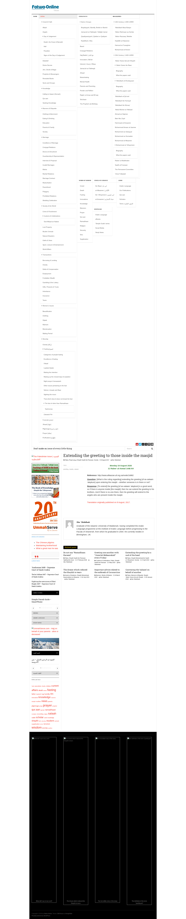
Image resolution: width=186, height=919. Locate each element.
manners (53, 697)
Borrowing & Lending (50, 260)
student (50, 720)
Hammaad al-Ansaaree (123, 123)
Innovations (84, 199)
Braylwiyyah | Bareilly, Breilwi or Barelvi (94, 27)
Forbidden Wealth (49, 278)
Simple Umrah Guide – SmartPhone (41, 600)
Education (46, 123)
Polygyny (46, 191)
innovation (35, 697)
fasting (51, 690)
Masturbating (84, 77)
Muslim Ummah (48, 231)
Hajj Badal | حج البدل (87, 55)
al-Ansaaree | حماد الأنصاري (104, 199)
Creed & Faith (47, 22)
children (48, 686)
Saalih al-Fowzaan (121, 165)
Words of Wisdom (85, 180)
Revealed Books (48, 78)
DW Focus (60, 913)
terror (41, 724)
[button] (33, 608)
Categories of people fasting (53, 355)
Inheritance (46, 291)
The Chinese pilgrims (45, 542)
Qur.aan (45, 98)
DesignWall (68, 913)
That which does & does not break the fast (58, 399)
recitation (34, 714)
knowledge (45, 697)
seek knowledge (49, 717)
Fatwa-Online (48, 913)
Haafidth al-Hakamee (122, 41)
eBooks (97, 219)
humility (47, 694)
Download (98, 209)
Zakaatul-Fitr (48, 414)
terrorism (47, 724)
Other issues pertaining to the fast (55, 385)
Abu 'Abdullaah (116, 460)
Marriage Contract (49, 178)
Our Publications (125, 190)
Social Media (99, 228)
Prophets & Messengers (51, 74)
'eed (33, 686)
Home (35, 16)
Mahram (45, 324)
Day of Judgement (50, 36)
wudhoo (50, 728)
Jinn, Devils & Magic (49, 70)
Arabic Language (125, 186)
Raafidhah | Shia (86, 41)
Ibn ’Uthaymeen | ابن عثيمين (104, 195)
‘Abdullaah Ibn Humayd (123, 101)
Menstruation (47, 329)
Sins (81, 235)
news (44, 701)
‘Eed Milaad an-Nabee (51, 221)
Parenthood (47, 187)
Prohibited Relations (49, 196)
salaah (52, 713)
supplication (36, 724)
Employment (47, 274)
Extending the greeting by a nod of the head (138, 553)
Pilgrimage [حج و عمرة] (50, 429)
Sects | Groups (86, 22)
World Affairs (47, 249)
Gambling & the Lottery (50, 282)
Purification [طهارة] (49, 438)
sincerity (43, 721)
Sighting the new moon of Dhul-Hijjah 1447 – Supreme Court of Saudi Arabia (44, 583)
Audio (120, 180)
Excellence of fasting (51, 359)
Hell (45, 46)
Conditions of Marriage (50, 143)
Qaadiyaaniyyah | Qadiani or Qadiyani (94, 36)
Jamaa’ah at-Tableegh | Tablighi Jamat (94, 32)
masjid (71, 469)
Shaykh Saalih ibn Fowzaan (85, 460)
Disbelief (45, 61)
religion (46, 714)
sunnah (57, 721)
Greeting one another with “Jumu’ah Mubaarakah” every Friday (106, 555)
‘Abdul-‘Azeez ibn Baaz (124, 65)
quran (43, 710)
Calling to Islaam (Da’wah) (51, 94)
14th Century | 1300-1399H (124, 22)
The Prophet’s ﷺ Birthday (89, 104)
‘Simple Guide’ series (102, 223)
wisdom (37, 727)
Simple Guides (37, 593)
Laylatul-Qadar (49, 368)
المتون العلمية (36, 653)
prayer (47, 705)
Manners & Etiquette (50, 108)
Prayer (82, 212)
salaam (76, 469)
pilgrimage (35, 706)
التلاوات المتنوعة (37, 673)
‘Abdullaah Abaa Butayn (123, 27)
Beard (82, 46)
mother (38, 701)
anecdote (38, 686)
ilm (51, 694)
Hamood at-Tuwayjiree (122, 45)
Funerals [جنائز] (48, 420)
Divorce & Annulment (50, 152)
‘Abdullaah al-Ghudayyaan (125, 81)
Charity (45, 265)
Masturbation (47, 183)
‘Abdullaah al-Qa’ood (122, 96)
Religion (82, 226)
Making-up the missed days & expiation (57, 377)
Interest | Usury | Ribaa (88, 64)
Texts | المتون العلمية (126, 204)
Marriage (46, 137)
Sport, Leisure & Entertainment (53, 245)
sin (40, 721)
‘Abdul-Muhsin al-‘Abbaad (123, 109)
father (34, 694)
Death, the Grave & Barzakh (53, 42)
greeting (65, 469)
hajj (43, 694)
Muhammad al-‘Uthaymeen (125, 145)
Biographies (117, 16)
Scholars (122, 199)
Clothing (45, 316)
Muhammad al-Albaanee (123, 140)
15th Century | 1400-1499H (124, 55)
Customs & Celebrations (52, 216)
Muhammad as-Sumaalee (124, 136)
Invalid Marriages (48, 165)
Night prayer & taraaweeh (52, 381)
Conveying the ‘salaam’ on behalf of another (138, 571)
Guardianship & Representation (53, 156)
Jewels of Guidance (101, 180)
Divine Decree (47, 65)
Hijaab (45, 320)
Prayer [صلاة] (47, 433)
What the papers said (123, 75)
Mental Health (84, 82)
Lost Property (47, 227)
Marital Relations (48, 174)
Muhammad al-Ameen (122, 50)
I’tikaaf (46, 363)
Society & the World (49, 206)
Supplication (84, 239)
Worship (45, 339)
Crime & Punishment (50, 211)
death (41, 690)
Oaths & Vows (47, 240)
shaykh (35, 721)
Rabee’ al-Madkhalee (122, 160)
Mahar (45, 169)
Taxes (45, 300)
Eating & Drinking (48, 118)
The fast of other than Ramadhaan (56, 403)
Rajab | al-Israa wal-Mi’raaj (89, 95)
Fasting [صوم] (48, 349)
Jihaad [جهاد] (47, 424)
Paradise (47, 51)
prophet (54, 706)
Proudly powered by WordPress (41, 916)
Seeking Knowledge (49, 103)
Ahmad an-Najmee (121, 114)
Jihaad (82, 73)
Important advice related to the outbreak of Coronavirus (107, 571)
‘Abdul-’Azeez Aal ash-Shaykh (125, 61)
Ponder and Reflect (86, 90)
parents (50, 701)
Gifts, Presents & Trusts (51, 287)
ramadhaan (50, 710)
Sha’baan (83, 99)
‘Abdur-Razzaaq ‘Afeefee (123, 36)
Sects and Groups (49, 83)
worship (45, 728)
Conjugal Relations (49, 147)
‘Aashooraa (49, 409)
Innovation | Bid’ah (86, 59)
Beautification (47, 311)
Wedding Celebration (50, 200)
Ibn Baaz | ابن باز (101, 186)
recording (40, 714)
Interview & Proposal (50, 160)
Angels (45, 32)
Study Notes (99, 232)
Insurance (46, 296)
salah (33, 717)
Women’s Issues (48, 306)
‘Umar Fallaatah (120, 174)
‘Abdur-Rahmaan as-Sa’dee (124, 32)
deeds (45, 690)
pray (40, 706)
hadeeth (38, 694)
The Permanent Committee (124, 169)
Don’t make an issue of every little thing (53, 448)
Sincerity (83, 230)
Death (82, 190)
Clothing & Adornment (50, 114)
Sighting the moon (50, 394)
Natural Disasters (48, 236)
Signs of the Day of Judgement (54, 55)
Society (45, 132)
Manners (83, 208)
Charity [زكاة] (47, 344)
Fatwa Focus (83, 16)
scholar (39, 717)
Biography (119, 71)
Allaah (45, 27)
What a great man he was (47, 548)
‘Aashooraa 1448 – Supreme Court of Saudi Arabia (43, 568)
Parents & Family (48, 127)
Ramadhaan (84, 221)
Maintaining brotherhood (46, 545)
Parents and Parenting (87, 86)
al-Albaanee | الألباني (102, 190)
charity (43, 686)
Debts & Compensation (50, 269)
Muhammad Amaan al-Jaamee (125, 127)
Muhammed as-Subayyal (123, 132)
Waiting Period (47, 333)
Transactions (47, 255)
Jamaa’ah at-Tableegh (87, 68)
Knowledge (46, 88)
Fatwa (42, 16)
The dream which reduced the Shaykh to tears (75, 571)
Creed (82, 186)
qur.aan (36, 709)
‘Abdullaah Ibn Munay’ (122, 105)
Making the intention (50, 372)
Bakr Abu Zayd (120, 118)
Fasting (82, 195)
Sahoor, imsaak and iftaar (52, 390)
